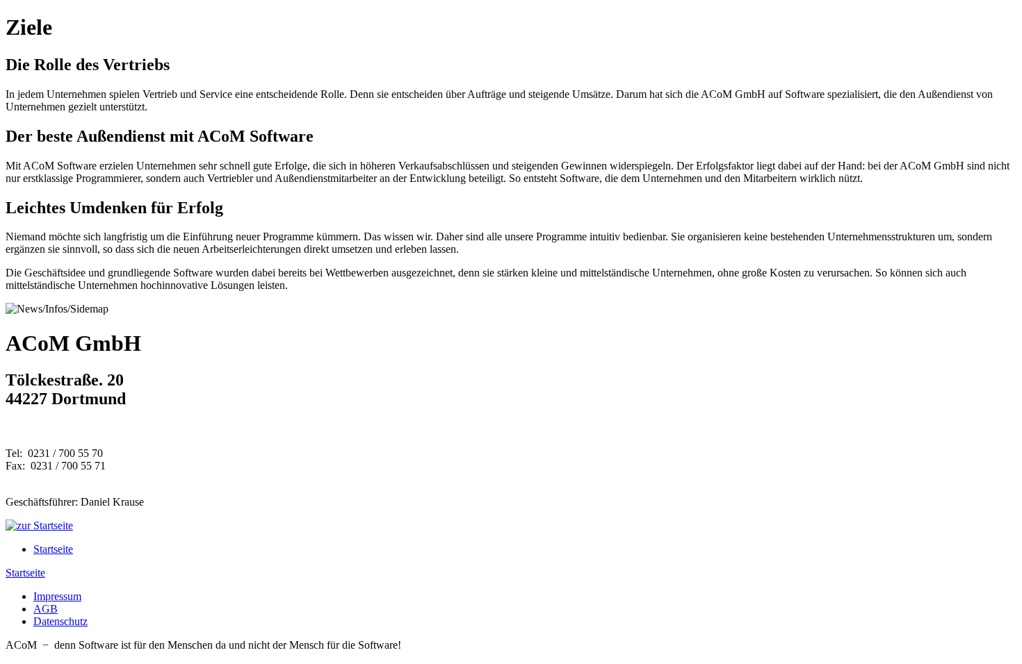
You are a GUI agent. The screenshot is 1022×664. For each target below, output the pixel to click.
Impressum (57, 596)
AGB (45, 609)
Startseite (53, 549)
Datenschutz (60, 621)
